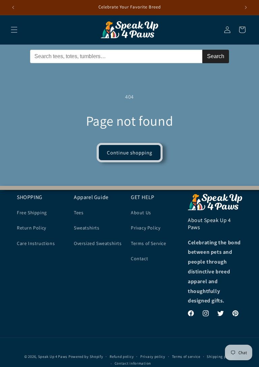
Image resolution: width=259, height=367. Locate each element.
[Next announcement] (245, 7)
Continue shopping (129, 152)
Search (215, 56)
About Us (141, 213)
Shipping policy (221, 356)
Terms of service (186, 356)
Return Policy (31, 228)
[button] (14, 29)
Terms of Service (148, 243)
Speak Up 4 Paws (53, 356)
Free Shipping (32, 213)
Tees (78, 213)
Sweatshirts (86, 228)
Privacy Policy (145, 228)
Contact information (133, 363)
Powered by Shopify (85, 356)
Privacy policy (152, 356)
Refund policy (122, 356)
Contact (139, 258)
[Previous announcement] (13, 7)
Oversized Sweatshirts (98, 243)
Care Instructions (36, 243)
